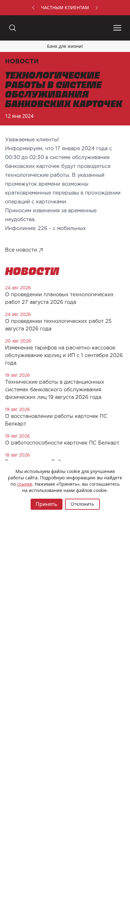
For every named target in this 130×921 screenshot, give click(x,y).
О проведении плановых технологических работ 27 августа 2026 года (59, 298)
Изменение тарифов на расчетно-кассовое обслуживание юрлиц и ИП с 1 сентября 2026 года (64, 356)
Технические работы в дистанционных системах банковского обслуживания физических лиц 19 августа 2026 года (54, 390)
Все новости (21, 250)
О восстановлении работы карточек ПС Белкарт (56, 420)
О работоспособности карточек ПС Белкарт (62, 443)
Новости (21, 61)
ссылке (24, 484)
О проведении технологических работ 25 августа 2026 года (58, 325)
